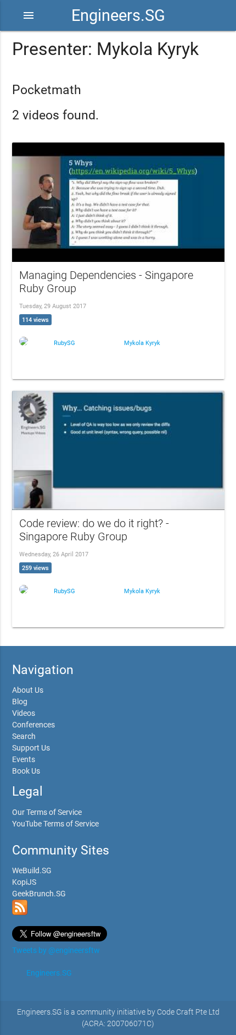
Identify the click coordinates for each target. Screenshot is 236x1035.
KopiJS (24, 882)
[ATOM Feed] (19, 912)
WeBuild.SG (32, 870)
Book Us (26, 770)
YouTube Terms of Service (55, 823)
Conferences (33, 724)
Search (24, 736)
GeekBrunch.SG (39, 893)
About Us (27, 690)
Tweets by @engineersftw (56, 950)
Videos (23, 713)
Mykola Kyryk (142, 343)
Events (23, 759)
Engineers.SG (118, 15)
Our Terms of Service (47, 812)
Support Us (31, 747)
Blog (19, 701)
